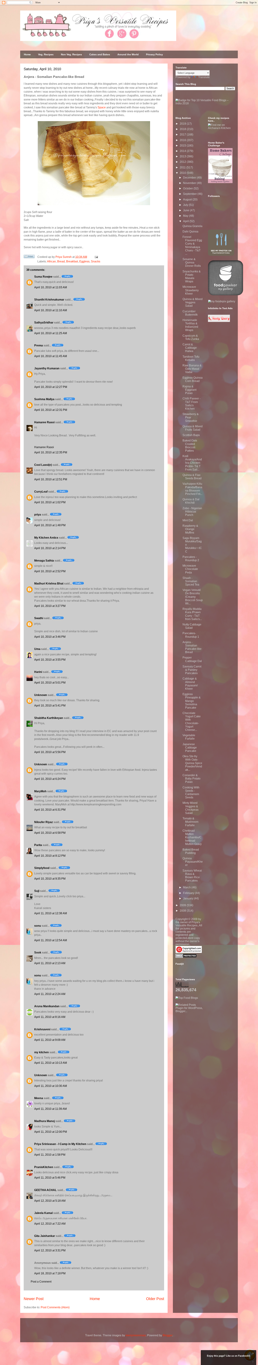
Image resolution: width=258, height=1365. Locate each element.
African (51, 261)
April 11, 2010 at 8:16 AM (49, 1016)
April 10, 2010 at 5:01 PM (49, 682)
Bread (61, 261)
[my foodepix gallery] (221, 301)
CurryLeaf (41, 491)
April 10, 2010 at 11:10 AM (50, 310)
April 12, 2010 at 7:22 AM (49, 1223)
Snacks (95, 261)
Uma (37, 648)
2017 (183, 134)
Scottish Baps (191, 435)
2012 (183, 161)
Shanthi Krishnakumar (49, 299)
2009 (183, 905)
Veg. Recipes (46, 54)
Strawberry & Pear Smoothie (191, 417)
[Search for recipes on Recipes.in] (187, 997)
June (186, 210)
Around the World (128, 54)
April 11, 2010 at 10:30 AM (50, 1085)
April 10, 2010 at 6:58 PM (49, 832)
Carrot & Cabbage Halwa (190, 348)
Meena (38, 1098)
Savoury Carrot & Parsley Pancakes (192, 670)
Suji (36, 890)
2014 (183, 150)
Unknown (40, 695)
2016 (183, 140)
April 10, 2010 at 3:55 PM (49, 659)
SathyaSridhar (43, 322)
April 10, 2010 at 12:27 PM (50, 386)
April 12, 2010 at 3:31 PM (49, 1250)
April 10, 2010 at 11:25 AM (50, 333)
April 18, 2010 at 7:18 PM (49, 1273)
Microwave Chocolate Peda (190, 569)
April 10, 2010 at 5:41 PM (49, 705)
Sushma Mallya (44, 399)
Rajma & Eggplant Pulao (189, 390)
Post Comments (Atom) (55, 1307)
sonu (37, 925)
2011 (183, 167)
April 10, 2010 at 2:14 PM (49, 548)
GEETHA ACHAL (45, 1190)
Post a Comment (41, 1281)
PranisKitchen (43, 1167)
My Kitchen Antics (46, 537)
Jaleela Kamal (43, 1212)
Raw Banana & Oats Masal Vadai (192, 369)
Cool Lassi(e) (43, 464)
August (188, 199)
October (188, 188)
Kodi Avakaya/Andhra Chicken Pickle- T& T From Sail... (192, 463)
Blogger (167, 1335)
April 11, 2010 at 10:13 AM (50, 1062)
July (186, 204)
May (186, 215)
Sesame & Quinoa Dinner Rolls (192, 262)
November (190, 183)
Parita (38, 845)
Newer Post (34, 1299)
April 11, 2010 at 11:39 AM (50, 1108)
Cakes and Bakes (99, 54)
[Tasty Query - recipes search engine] (219, 320)
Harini (38, 671)
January (188, 898)
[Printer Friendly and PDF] (29, 257)
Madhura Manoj (44, 1121)
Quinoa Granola (192, 226)
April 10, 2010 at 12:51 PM (50, 479)
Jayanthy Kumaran (46, 368)
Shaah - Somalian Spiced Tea (191, 581)
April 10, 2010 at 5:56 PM (49, 752)
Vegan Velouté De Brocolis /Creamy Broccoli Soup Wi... (193, 597)
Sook (37, 952)
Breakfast (72, 261)
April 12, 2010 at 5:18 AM (49, 1200)
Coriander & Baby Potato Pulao (191, 778)
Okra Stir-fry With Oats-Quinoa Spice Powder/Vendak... (192, 763)
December (190, 177)
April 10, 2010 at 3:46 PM (49, 636)
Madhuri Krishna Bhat (48, 583)
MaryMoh (40, 791)
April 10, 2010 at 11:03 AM (50, 287)
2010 (183, 172)
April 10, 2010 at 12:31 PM (50, 409)
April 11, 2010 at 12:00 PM (50, 1131)
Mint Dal (188, 520)
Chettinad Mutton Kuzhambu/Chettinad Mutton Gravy (192, 837)
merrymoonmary (136, 1335)
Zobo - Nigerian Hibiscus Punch (192, 511)
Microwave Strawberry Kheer (191, 290)
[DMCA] (186, 956)
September (190, 193)
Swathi (38, 618)
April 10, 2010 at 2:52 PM (49, 571)
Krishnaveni (42, 1029)
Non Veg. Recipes (71, 54)
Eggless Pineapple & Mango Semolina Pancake (192, 701)
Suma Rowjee (43, 276)
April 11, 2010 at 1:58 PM (49, 1154)
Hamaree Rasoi (44, 422)
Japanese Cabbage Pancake (190, 747)
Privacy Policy (154, 54)
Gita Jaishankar (44, 1235)
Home (27, 54)
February (189, 893)
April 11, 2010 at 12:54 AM (50, 940)
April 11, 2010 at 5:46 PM (49, 1177)
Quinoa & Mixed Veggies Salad (193, 302)
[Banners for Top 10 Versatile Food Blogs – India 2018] (205, 103)
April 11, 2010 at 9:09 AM (49, 1039)
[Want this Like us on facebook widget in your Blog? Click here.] (253, 1361)
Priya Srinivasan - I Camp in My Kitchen (60, 1144)
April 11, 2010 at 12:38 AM (50, 913)
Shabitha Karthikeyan (48, 717)
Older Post (155, 1299)
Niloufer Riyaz (43, 822)
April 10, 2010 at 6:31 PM (49, 809)
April (186, 221)
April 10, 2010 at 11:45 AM (50, 356)
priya (37, 514)
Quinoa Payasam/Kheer (193, 861)
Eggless (84, 261)
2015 (183, 145)
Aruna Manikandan (46, 1006)
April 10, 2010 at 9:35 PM (49, 878)
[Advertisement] (202, 1035)
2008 (183, 910)
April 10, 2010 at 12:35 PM (50, 452)
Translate (204, 77)
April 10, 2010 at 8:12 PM (49, 855)
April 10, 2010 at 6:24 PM (49, 778)
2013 (183, 156)
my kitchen (41, 1052)
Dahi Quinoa (190, 231)
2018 (183, 129)
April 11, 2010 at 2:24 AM (49, 994)
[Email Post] (95, 256)
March (187, 887)
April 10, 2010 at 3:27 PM (49, 605)
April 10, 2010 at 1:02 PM (49, 502)
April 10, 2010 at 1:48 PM (49, 525)
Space (102, 107)
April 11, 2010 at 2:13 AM (49, 963)
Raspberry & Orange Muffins (190, 529)
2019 (183, 123)
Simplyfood (41, 867)
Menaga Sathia (44, 560)
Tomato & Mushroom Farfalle (190, 822)
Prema (38, 345)
